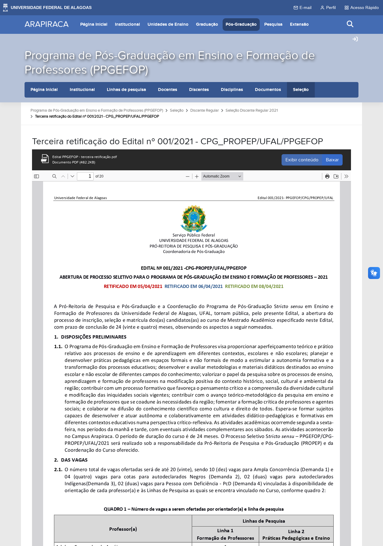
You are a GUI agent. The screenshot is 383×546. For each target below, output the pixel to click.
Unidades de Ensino (168, 24)
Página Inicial (93, 24)
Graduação (207, 24)
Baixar (332, 160)
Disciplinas (232, 89)
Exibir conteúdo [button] (301, 160)
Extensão (299, 24)
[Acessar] (355, 39)
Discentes (199, 89)
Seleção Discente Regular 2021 (252, 110)
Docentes (167, 89)
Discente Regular (204, 110)
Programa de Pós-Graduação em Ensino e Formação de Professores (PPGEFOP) (170, 62)
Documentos (268, 89)
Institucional (127, 24)
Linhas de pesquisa (126, 89)
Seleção (301, 89)
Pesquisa (273, 24)
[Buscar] (350, 24)
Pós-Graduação (241, 24)
